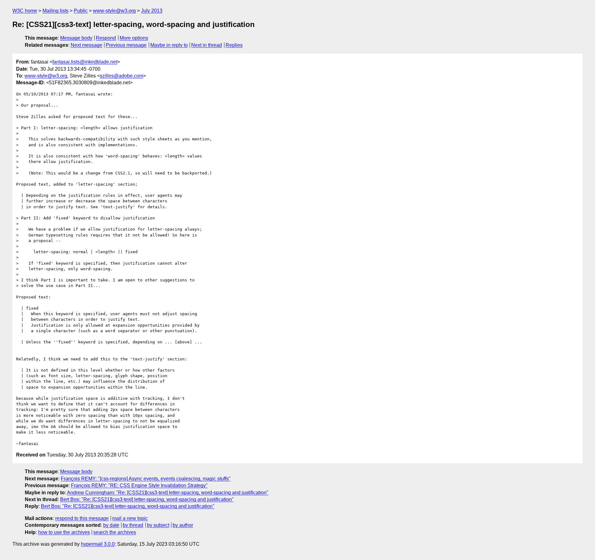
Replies (234, 45)
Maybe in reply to (169, 45)
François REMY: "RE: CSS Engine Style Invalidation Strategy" (139, 485)
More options (134, 38)
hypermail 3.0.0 (98, 544)
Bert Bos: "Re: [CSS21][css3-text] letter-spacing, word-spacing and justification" (147, 499)
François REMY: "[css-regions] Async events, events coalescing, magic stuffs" (146, 478)
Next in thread (206, 45)
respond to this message (82, 518)
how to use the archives (64, 532)
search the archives (114, 532)
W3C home (24, 10)
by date (111, 525)
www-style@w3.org (114, 10)
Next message (86, 45)
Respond (106, 38)
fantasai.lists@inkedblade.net (84, 61)
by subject (158, 525)
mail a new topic (130, 518)
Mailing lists (55, 10)
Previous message (126, 45)
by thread (133, 525)
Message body (76, 38)
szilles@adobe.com (121, 75)
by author (183, 525)
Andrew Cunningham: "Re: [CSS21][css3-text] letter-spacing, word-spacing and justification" (167, 492)
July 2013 (151, 10)
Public (81, 10)
